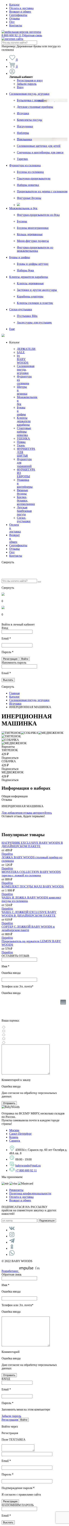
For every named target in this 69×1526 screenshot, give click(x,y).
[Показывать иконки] (63, 1008)
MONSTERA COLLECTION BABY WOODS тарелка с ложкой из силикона (31, 873)
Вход (20, 87)
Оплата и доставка (21, 8)
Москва (14, 1130)
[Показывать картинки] (63, 1002)
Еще (12, 329)
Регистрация (10, 1419)
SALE (21, 352)
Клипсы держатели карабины (28, 276)
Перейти (7, 854)
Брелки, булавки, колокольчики (26, 500)
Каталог (14, 4)
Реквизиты (16, 1190)
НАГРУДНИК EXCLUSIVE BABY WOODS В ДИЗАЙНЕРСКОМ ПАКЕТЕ (32, 844)
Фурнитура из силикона (25, 165)
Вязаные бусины (22, 492)
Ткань (21, 445)
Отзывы (14, 18)
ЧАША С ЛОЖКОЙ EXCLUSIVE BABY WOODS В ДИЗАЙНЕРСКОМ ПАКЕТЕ (29, 913)
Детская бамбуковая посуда (24, 511)
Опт (12, 22)
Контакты (15, 25)
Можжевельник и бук (23, 208)
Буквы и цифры (19, 257)
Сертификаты (18, 15)
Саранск (14, 1140)
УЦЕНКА (23, 438)
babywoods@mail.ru (28, 1165)
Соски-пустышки (20, 309)
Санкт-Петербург (20, 1133)
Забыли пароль (26, 83)
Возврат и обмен (20, 11)
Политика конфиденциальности (30, 1193)
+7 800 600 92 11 (26, 1170)
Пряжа (21, 442)
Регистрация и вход (30, 80)
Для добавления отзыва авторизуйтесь (27, 812)
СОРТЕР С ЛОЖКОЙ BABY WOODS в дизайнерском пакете (28, 928)
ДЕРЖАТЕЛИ (26, 348)
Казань (13, 1137)
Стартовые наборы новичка (24, 432)
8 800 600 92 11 (22, 35)
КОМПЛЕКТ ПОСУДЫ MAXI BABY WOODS (33, 886)
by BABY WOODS (22, 359)
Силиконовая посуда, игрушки (29, 93)
